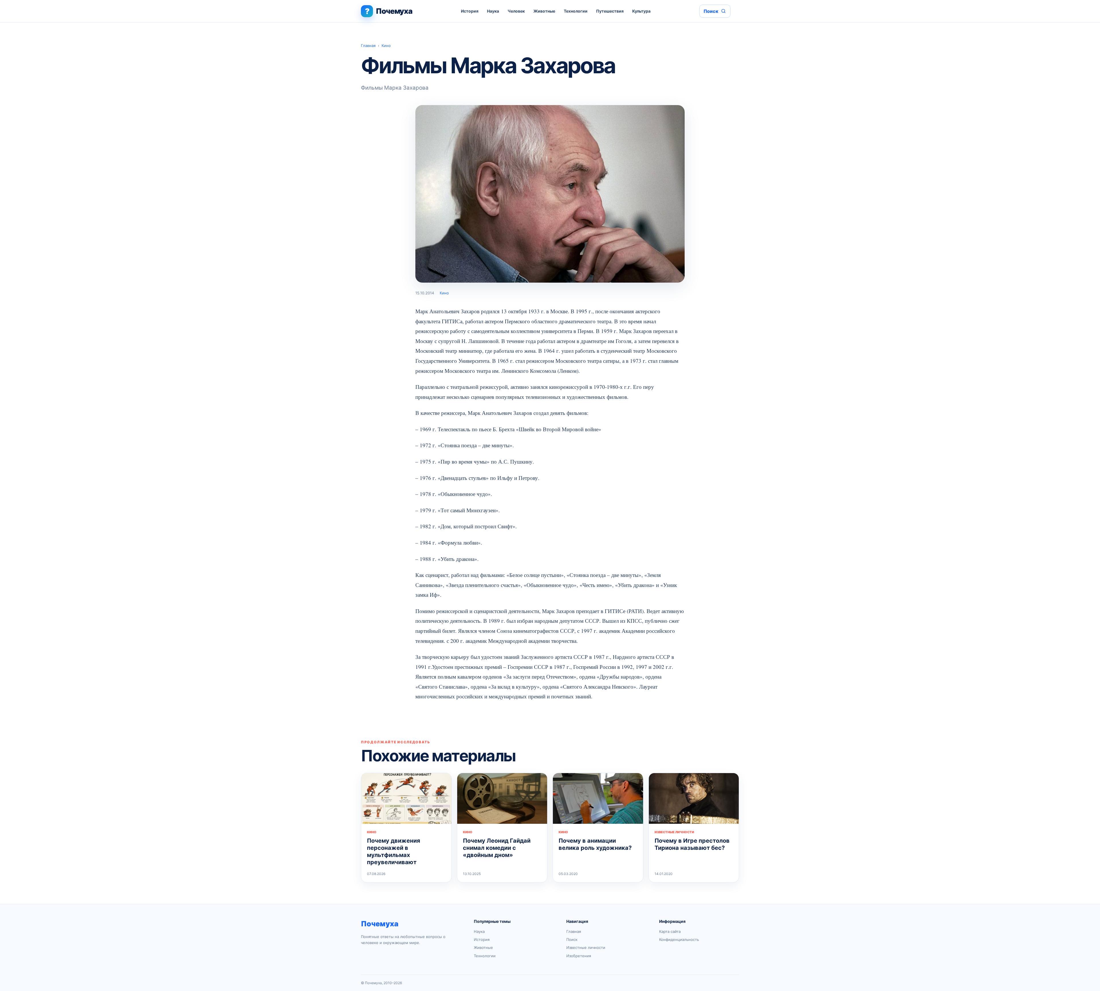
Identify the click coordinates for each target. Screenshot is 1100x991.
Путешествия (610, 11)
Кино (386, 45)
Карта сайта (670, 931)
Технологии (576, 11)
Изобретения (578, 955)
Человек (516, 11)
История (469, 11)
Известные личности (585, 947)
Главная (368, 45)
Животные (544, 11)
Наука (493, 11)
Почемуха (379, 923)
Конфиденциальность (679, 939)
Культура (641, 11)
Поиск (572, 939)
